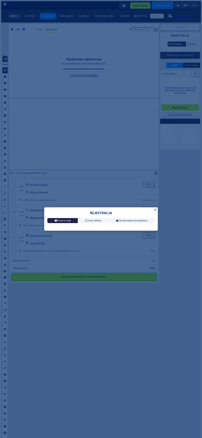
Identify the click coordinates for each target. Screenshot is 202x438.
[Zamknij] (155, 204)
